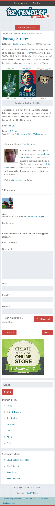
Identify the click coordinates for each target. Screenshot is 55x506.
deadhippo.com (13, 478)
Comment (7, 249)
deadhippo (44, 153)
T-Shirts (13, 131)
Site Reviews (12, 418)
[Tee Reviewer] (27, 17)
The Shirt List (13, 465)
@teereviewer (17, 179)
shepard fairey (26, 134)
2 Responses (46, 44)
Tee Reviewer (18, 44)
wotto (43, 134)
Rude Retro (29, 157)
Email (5, 295)
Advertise (11, 424)
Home (23, 33)
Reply (41, 216)
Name (6, 283)
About (9, 436)
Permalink (32, 216)
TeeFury (28, 52)
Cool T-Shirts (32, 493)
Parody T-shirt (14, 134)
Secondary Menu (26, 27)
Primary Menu (19, 3)
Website (6, 306)
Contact (10, 430)
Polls (9, 442)
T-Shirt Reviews (14, 411)
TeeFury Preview (15, 38)
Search (35, 3)
